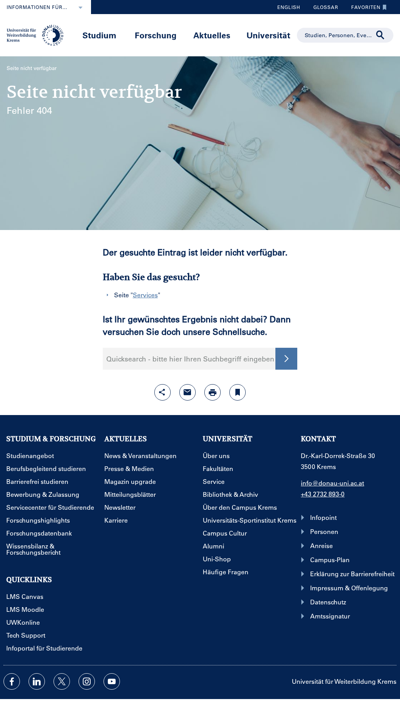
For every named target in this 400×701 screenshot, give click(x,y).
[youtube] (112, 681)
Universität (268, 35)
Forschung (156, 35)
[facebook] (12, 681)
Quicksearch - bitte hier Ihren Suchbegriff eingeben (190, 358)
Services (145, 295)
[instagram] (87, 681)
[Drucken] (212, 392)
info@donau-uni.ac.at (332, 483)
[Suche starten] (286, 359)
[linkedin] (37, 681)
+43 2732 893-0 (323, 494)
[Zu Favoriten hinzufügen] (237, 392)
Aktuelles (211, 35)
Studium (99, 35)
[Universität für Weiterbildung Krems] (38, 34)
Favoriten (362, 9)
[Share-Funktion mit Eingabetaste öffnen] (162, 392)
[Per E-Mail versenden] (187, 392)
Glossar (322, 9)
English (288, 7)
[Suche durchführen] (380, 35)
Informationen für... (37, 7)
